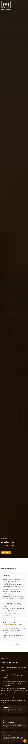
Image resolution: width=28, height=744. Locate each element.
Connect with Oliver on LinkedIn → (9, 644)
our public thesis (10, 692)
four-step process (13, 697)
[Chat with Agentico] (25, 741)
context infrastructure (7, 698)
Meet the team (5, 552)
